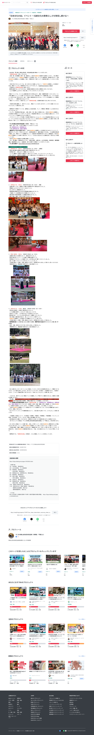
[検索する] (27, 2)
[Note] (84, 45)
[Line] (78, 45)
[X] (72, 45)
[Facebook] (65, 45)
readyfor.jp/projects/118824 (45, 85)
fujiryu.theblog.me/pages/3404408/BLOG (29, 143)
